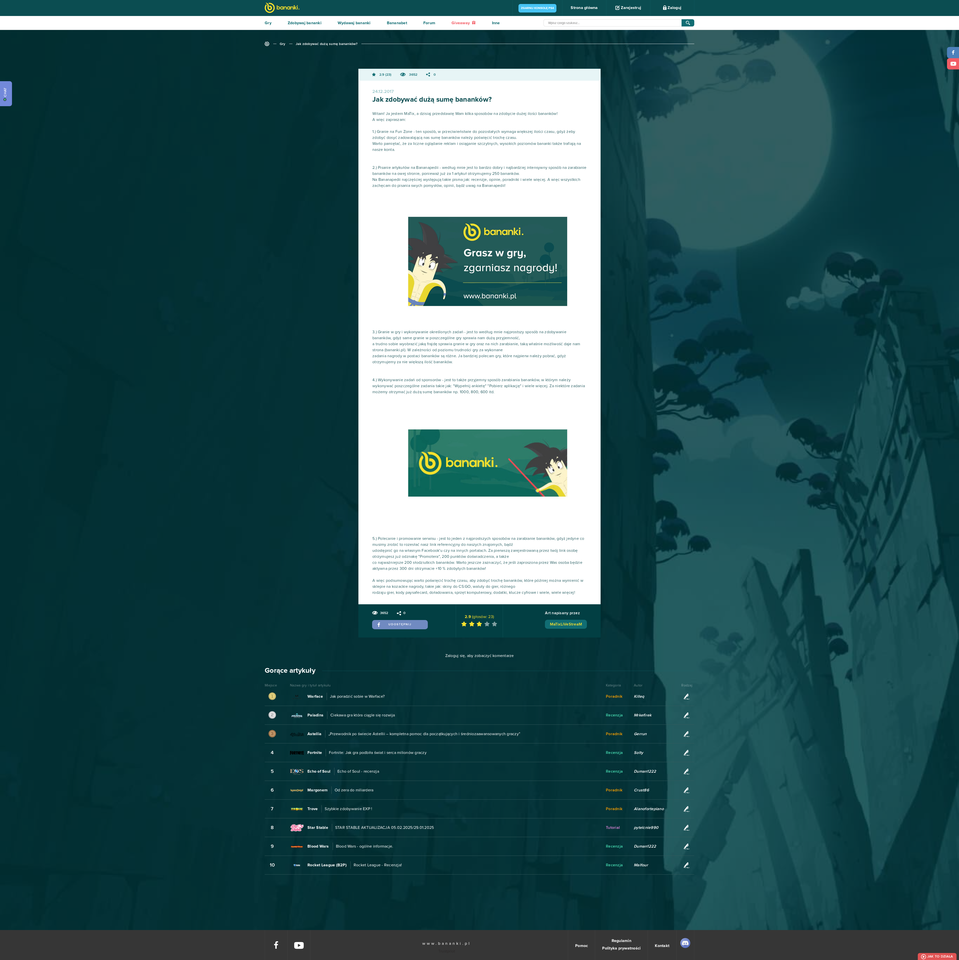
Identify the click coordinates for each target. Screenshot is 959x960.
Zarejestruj (630, 8)
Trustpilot (446, 951)
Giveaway (461, 23)
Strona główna (584, 8)
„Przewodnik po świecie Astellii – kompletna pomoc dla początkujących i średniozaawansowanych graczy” (424, 734)
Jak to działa (940, 956)
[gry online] (282, 8)
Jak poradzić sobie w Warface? (357, 696)
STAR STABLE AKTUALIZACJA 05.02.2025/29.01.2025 (384, 828)
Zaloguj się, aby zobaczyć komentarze (479, 656)
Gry (268, 23)
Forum (429, 23)
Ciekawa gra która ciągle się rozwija (362, 715)
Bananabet (397, 23)
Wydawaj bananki (354, 23)
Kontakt (662, 946)
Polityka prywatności (621, 948)
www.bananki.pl (446, 944)
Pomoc (581, 946)
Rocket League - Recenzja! (378, 865)
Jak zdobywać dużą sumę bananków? (327, 44)
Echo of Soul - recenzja (358, 771)
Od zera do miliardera (354, 790)
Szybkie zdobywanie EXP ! (348, 809)
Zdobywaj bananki (304, 23)
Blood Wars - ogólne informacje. (364, 846)
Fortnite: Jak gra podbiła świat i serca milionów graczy (378, 753)
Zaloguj (674, 8)
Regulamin (621, 941)
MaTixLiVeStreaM (566, 624)
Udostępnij (400, 624)
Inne (496, 23)
